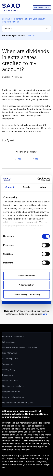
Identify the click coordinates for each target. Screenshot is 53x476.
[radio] (18, 158)
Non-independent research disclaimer (19, 347)
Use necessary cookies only (26, 294)
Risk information (9, 353)
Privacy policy (8, 369)
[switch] (46, 245)
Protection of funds (11, 391)
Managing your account (34, 18)
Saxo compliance (10, 358)
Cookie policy (8, 375)
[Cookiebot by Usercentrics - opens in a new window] (38, 179)
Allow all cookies (26, 275)
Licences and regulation (13, 386)
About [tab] (43, 187)
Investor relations (10, 380)
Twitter (8, 140)
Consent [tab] (9, 187)
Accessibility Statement (13, 336)
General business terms (13, 397)
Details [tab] (26, 187)
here (45, 314)
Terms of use (8, 364)
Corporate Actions (10, 21)
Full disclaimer (8, 342)
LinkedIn (12, 140)
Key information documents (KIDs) (17, 402)
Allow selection (26, 285)
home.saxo (31, 35)
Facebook (4, 140)
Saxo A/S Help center (12, 18)
